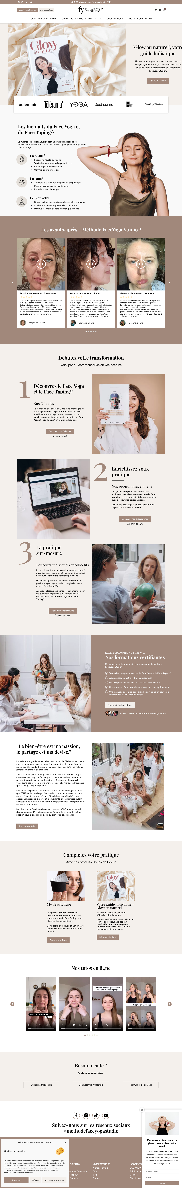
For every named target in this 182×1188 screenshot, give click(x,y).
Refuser (35, 1180)
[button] (65, 1142)
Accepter (16, 1180)
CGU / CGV (135, 1167)
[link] (18, 2)
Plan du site (135, 1178)
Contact (96, 1178)
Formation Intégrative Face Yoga (71, 1171)
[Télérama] (53, 104)
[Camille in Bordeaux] (154, 104)
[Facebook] (18, 2)
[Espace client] (160, 10)
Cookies (134, 1174)
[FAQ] (156, 10)
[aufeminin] (28, 104)
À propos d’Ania (100, 1167)
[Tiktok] (27, 2)
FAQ (95, 1171)
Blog (95, 1174)
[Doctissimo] (104, 104)
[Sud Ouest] (129, 104)
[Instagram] (22, 2)
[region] (91, 64)
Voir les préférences (54, 1180)
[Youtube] (31, 2)
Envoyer (162, 1183)
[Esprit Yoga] (78, 104)
